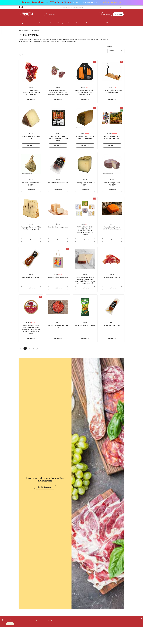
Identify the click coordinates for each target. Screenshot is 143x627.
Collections (26, 30)
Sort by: (109, 46)
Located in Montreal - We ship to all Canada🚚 (71, 7)
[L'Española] (26, 14)
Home (20, 30)
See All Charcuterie (45, 487)
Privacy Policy (48, 620)
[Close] (141, 619)
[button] (118, 14)
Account (108, 14)
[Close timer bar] (141, 2)
